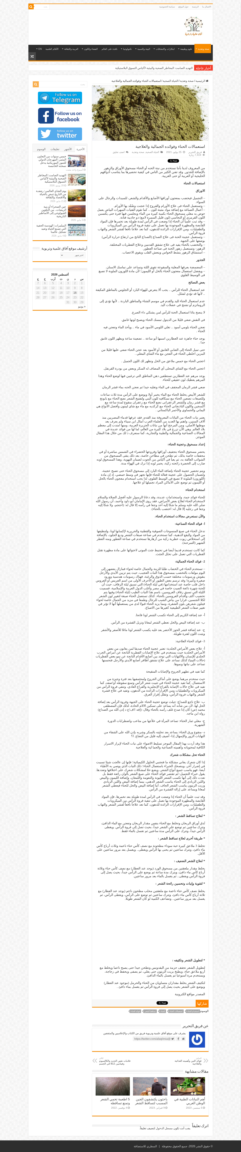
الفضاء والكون (91, 49)
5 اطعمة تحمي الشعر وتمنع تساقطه (115, 1101)
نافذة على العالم (110, 49)
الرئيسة (195, 6)
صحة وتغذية (203, 49)
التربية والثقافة (71, 49)
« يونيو (82, 306)
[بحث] (31, 6)
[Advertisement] (95, 21)
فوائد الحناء (135, 1011)
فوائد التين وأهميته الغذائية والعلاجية (188, 1061)
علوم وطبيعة (186, 49)
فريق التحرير (195, 152)
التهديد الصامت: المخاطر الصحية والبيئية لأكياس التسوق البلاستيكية (52, 178)
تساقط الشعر (150, 1011)
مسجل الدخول (164, 1128)
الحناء (163, 1011)
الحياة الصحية (170, 80)
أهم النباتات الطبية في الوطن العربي (189, 1101)
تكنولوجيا (127, 49)
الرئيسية (200, 80)
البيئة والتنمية (143, 49)
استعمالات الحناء (176, 1011)
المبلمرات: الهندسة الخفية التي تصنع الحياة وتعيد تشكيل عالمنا (51, 228)
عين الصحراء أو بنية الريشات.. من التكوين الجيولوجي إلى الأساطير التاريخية (52, 211)
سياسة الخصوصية (167, 6)
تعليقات (54, 149)
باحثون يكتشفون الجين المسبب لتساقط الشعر (151, 1101)
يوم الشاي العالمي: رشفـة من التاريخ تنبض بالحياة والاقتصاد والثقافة (153, 67)
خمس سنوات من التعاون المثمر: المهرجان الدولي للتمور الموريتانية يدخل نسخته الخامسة (51, 161)
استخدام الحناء (193, 1011)
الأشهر (68, 149)
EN (40, 49)
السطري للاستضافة (145, 1146)
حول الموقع (183, 6)
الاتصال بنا (206, 6)
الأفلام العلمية (52, 49)
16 (75, 292)
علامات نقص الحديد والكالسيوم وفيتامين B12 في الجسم (115, 1061)
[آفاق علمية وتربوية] (194, 26)
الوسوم (41, 149)
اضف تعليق (119, 152)
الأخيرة (81, 149)
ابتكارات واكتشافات (165, 49)
